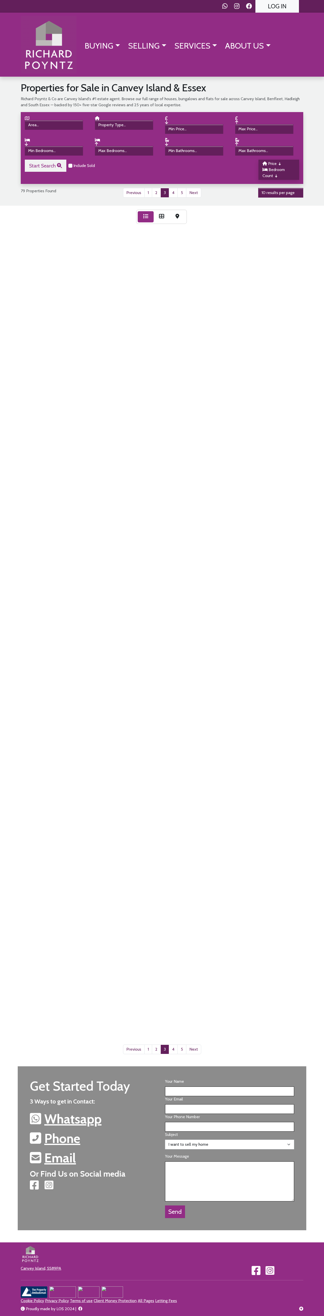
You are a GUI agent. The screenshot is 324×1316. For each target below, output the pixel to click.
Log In (277, 6)
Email (60, 1158)
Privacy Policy (57, 1300)
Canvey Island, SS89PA (41, 1268)
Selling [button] (144, 46)
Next (193, 192)
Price (272, 163)
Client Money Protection (115, 1300)
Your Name (174, 1081)
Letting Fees (166, 1300)
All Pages (146, 1300)
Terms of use (81, 1300)
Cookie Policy (32, 1300)
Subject (171, 1134)
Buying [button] (99, 46)
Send (175, 1211)
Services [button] (192, 46)
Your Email (174, 1099)
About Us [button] (244, 46)
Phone (62, 1138)
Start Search (43, 166)
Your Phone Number (182, 1116)
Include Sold (83, 165)
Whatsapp (73, 1119)
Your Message (177, 1156)
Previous (133, 192)
